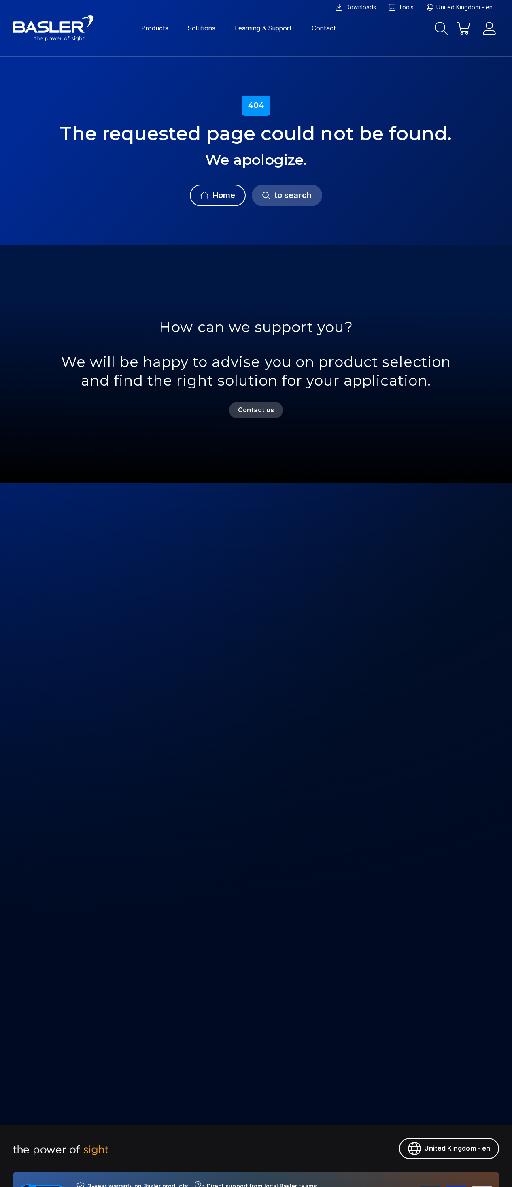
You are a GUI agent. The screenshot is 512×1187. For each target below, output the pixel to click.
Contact (324, 28)
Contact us (256, 410)
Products (155, 28)
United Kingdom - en (457, 1148)
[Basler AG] (53, 28)
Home (223, 195)
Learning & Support (263, 28)
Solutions (201, 28)
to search (293, 195)
